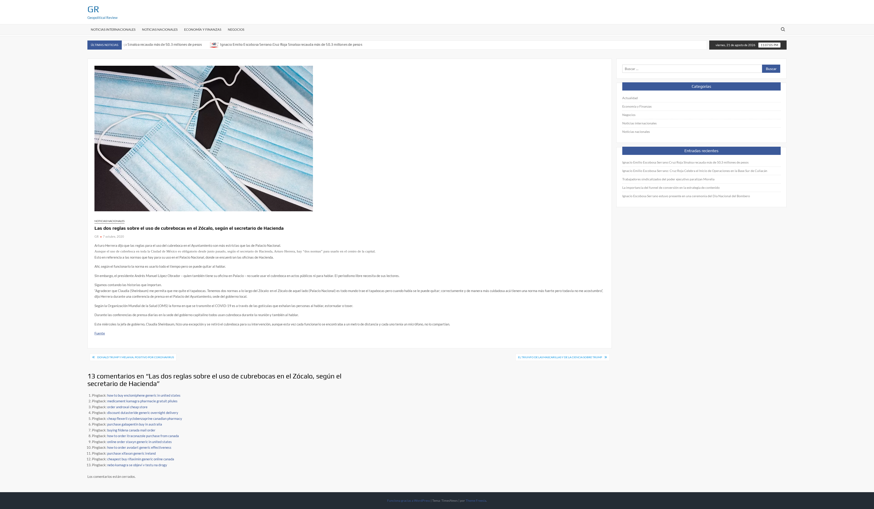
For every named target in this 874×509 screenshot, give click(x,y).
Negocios (236, 29)
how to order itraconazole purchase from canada (143, 436)
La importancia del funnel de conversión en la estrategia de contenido (671, 187)
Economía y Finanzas (202, 29)
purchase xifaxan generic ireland (131, 453)
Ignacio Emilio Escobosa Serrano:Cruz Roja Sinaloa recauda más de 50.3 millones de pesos (285, 44)
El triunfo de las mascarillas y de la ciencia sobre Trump (560, 357)
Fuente (99, 333)
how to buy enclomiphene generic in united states (143, 395)
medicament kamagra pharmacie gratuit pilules (142, 401)
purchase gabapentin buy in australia (134, 424)
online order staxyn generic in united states (139, 442)
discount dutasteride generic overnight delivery (142, 413)
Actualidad (630, 98)
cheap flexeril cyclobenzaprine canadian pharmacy (144, 418)
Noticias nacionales (160, 29)
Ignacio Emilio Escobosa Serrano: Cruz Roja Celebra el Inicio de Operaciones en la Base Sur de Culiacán (694, 171)
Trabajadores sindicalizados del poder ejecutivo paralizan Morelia (668, 179)
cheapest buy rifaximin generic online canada (140, 459)
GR (93, 9)
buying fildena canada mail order (131, 430)
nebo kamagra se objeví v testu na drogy (137, 465)
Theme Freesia (476, 500)
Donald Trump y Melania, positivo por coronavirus (135, 357)
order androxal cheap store (127, 407)
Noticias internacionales (113, 29)
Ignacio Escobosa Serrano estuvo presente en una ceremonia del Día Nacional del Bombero (686, 196)
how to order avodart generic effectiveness (139, 447)
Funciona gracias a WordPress (408, 500)
